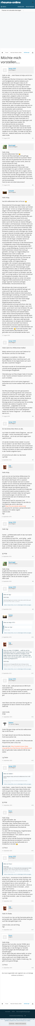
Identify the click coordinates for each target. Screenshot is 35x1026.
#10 (32, 637)
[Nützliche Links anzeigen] (32, 52)
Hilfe (13, 1011)
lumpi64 (11, 191)
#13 (32, 760)
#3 (32, 335)
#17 (32, 929)
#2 (32, 185)
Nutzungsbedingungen (23, 1011)
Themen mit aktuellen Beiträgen (11, 10)
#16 (32, 901)
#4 (32, 416)
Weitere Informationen (20, 1023)
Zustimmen (11, 1023)
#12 (32, 717)
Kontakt (7, 1011)
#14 (32, 805)
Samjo (11, 615)
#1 (32, 138)
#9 (32, 609)
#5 (32, 460)
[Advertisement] (17, 30)
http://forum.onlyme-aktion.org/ (15, 506)
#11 (32, 673)
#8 (32, 581)
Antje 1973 (12, 68)
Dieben (11, 722)
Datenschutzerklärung (16, 1015)
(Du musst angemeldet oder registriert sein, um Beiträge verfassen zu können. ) (17, 974)
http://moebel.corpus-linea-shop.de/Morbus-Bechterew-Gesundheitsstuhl (17, 747)
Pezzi (10, 811)
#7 (32, 556)
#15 (32, 850)
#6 (32, 516)
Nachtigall (12, 145)
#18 (32, 967)
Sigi (10, 466)
